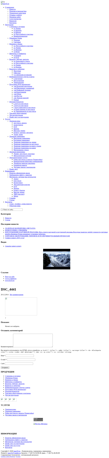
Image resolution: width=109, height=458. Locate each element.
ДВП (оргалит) (19, 194)
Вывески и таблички (16, 69)
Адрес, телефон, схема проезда (20, 204)
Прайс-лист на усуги (12, 445)
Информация (10, 171)
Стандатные (18, 79)
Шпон (16, 196)
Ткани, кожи (18, 134)
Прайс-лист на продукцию (19, 117)
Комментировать (7, 347)
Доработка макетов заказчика (24, 163)
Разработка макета (20, 165)
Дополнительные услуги (18, 158)
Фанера (16, 188)
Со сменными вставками (23, 75)
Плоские (17, 40)
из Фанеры (18, 30)
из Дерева (17, 28)
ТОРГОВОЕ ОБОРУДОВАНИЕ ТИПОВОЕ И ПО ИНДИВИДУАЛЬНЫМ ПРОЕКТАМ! (37, 236)
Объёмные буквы (15, 38)
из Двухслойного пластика (23, 34)
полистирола (18, 125)
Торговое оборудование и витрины (18, 393)
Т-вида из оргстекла (21, 105)
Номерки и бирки (15, 44)
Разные (16, 100)
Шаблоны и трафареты (17, 53)
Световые (17, 42)
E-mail (4, 359)
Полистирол (18, 183)
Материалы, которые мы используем (22, 177)
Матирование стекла (21, 150)
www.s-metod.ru (10, 278)
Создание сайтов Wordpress (8, 456)
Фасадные (17, 71)
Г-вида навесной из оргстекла (24, 107)
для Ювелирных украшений (24, 88)
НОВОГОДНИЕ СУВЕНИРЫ (16, 230)
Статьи (11, 200)
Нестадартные (19, 80)
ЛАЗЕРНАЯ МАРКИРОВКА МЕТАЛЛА (20, 228)
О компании (9, 7)
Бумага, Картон (19, 190)
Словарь (12, 198)
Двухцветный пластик (22, 184)
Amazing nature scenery (13, 246)
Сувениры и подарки (17, 27)
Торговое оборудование (18, 113)
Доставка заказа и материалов (24, 167)
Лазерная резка (14, 121)
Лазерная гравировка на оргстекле (26, 144)
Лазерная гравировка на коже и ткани (27, 146)
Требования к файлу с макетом (16, 440)
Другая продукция (16, 115)
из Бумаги (17, 55)
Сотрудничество (15, 19)
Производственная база (17, 11)
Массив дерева (19, 192)
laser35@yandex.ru (14, 453)
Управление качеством (17, 13)
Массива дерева (19, 131)
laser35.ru (17, 451)
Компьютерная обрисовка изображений (28, 161)
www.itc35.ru (9, 280)
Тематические (19, 82)
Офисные (17, 73)
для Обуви (17, 94)
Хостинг (18, 456)
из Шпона (17, 32)
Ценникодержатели (16, 102)
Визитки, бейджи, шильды (19, 59)
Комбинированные (20, 36)
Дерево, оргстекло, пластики (24, 154)
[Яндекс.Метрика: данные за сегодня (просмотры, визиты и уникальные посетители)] (40, 424)
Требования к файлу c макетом (20, 175)
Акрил (16, 179)
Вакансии (12, 21)
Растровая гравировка (22, 140)
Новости (12, 9)
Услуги (7, 119)
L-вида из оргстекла (21, 104)
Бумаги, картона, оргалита (23, 132)
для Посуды (18, 96)
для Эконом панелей (21, 98)
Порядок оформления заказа (19, 173)
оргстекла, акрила (20, 123)
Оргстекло (17, 181)
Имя (3, 356)
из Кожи (17, 52)
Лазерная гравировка (17, 136)
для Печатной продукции (23, 86)
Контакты (12, 23)
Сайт (2, 363)
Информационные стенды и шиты (21, 77)
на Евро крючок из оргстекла (24, 109)
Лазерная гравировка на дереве (25, 142)
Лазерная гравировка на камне (25, 148)
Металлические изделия (22, 156)
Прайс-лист (13, 169)
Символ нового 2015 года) (14, 238)
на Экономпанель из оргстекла (25, 111)
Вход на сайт (9, 277)
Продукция (9, 25)
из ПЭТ (16, 57)
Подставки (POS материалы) (19, 84)
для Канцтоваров (20, 92)
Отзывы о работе (15, 15)
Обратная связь (14, 206)
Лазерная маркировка (17, 152)
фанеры (16, 129)
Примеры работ (15, 17)
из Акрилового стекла (22, 61)
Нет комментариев (16, 295)
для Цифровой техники (22, 90)
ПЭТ (15, 127)
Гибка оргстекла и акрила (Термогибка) (28, 159)
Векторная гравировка (22, 138)
